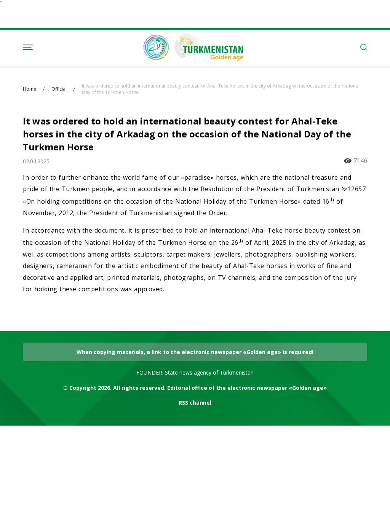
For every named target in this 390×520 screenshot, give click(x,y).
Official (59, 89)
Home (29, 89)
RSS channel (195, 402)
